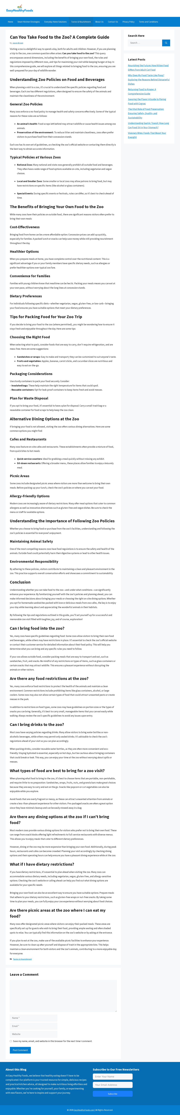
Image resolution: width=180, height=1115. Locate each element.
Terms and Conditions (148, 21)
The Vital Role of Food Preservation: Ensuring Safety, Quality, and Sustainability (146, 113)
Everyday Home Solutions (55, 21)
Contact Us (113, 21)
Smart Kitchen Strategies (29, 21)
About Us (99, 21)
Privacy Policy (128, 21)
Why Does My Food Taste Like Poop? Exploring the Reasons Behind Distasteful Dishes (149, 79)
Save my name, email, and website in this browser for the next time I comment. (52, 1041)
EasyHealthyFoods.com (84, 1110)
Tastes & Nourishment (81, 21)
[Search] (166, 43)
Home (10, 21)
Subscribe (112, 1093)
